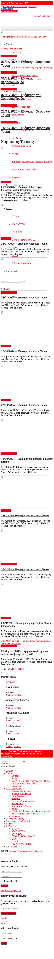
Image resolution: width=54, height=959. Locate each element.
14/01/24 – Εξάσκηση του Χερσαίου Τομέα (25, 515)
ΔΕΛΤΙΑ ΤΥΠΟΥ (19, 831)
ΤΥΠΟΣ (15, 255)
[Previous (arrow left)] (2, 923)
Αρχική (9, 771)
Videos (15, 808)
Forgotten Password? (11, 890)
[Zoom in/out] (10, 921)
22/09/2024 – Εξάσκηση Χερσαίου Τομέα (24, 405)
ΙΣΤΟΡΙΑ (15, 829)
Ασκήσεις (16, 798)
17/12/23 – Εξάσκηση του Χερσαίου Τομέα (25, 569)
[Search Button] (24, 761)
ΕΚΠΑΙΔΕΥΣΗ (18, 834)
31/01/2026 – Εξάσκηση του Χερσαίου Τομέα (21, 80)
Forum (9, 824)
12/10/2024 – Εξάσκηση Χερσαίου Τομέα (24, 351)
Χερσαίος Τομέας (9, 56)
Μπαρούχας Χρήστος (18, 700)
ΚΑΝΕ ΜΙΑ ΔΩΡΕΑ (9, 11)
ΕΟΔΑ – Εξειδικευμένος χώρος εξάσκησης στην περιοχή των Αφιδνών (32, 782)
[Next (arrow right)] (5, 923)
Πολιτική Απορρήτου (21, 844)
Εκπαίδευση (12, 687)
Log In (4, 918)
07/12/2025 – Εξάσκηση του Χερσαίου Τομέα (21, 97)
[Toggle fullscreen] (7, 921)
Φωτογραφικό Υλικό (21, 146)
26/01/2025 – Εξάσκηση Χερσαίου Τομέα (24, 243)
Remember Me (11, 881)
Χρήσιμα (10, 773)
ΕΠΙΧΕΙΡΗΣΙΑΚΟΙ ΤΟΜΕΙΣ (24, 240)
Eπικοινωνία (12, 846)
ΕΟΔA (9, 826)
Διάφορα (16, 816)
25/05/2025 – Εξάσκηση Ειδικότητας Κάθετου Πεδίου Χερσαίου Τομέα (22, 189)
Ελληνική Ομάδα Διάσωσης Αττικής (25, 751)
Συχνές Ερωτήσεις (15, 185)
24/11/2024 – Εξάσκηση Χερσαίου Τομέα (24, 297)
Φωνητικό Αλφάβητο (17, 712)
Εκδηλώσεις (17, 138)
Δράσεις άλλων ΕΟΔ (21, 791)
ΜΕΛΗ (14, 839)
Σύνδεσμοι (16, 776)
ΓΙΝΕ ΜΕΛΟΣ (7, 9)
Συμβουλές (17, 786)
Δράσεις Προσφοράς (21, 107)
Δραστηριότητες (14, 91)
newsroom (6, 182)
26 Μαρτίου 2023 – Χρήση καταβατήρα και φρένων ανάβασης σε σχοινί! (24, 653)
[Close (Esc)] (2, 921)
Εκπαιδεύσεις (18, 114)
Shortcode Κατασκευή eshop (14, 753)
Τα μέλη (10, 738)
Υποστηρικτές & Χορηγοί (18, 193)
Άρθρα (15, 778)
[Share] (5, 921)
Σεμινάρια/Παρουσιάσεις (23, 130)
